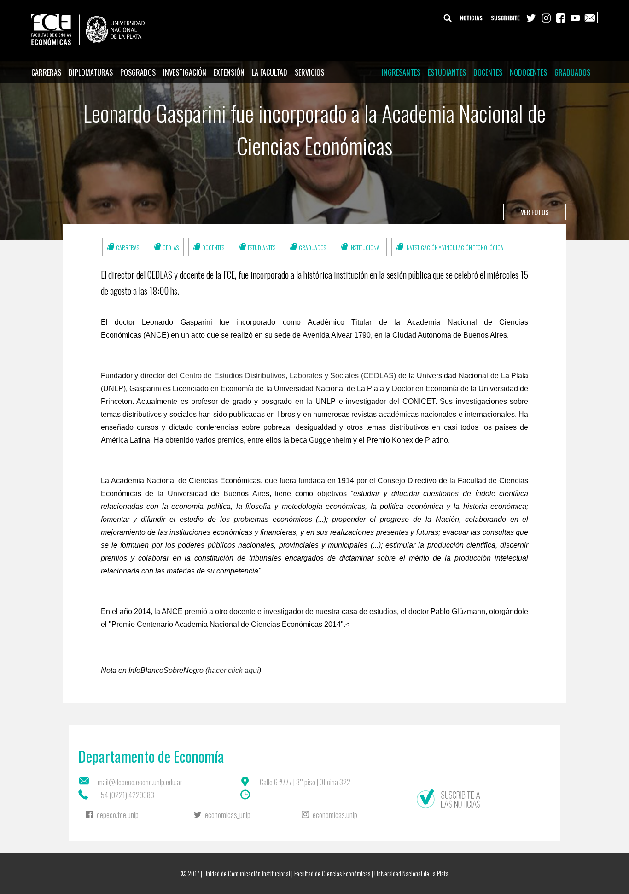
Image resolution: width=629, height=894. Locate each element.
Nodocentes (528, 72)
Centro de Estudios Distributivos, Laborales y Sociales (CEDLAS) (288, 376)
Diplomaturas (91, 72)
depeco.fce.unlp (118, 814)
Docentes (487, 72)
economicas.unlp (335, 814)
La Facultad (269, 72)
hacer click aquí (233, 670)
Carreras (46, 72)
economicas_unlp (227, 814)
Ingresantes (401, 72)
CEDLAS (171, 247)
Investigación (184, 72)
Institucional (365, 247)
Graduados (572, 72)
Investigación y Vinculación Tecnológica (454, 247)
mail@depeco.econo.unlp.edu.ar (140, 782)
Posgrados (138, 72)
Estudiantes (447, 72)
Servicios (309, 72)
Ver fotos (535, 212)
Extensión (229, 72)
